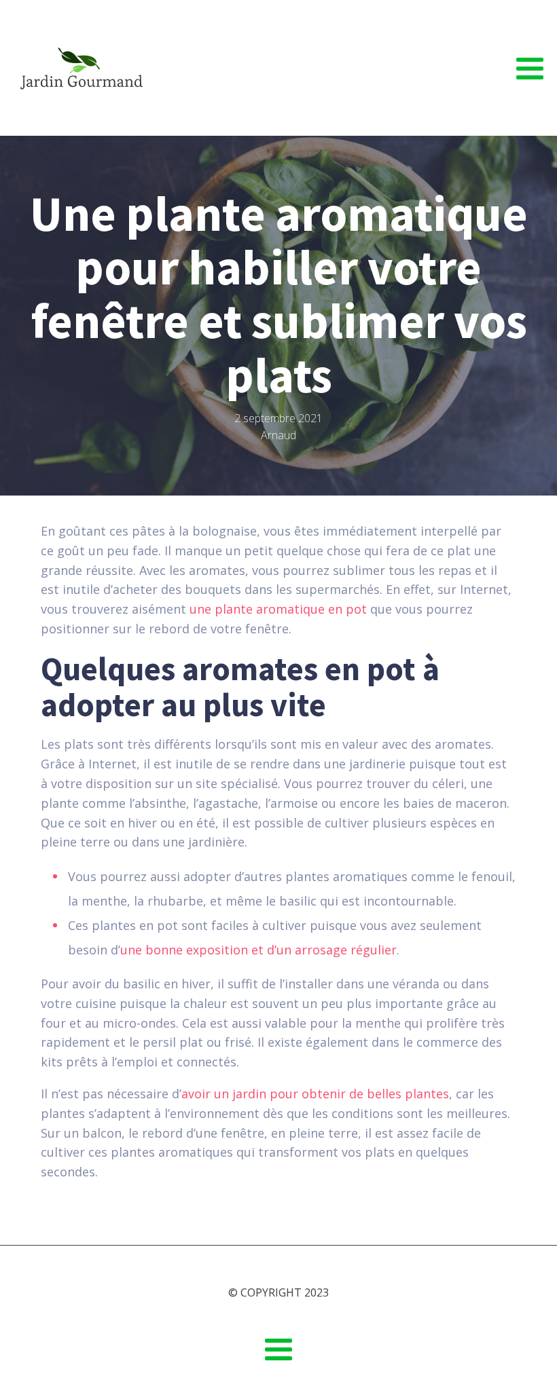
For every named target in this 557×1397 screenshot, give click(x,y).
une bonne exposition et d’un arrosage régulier (258, 950)
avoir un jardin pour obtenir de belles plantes (315, 1093)
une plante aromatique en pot (278, 609)
